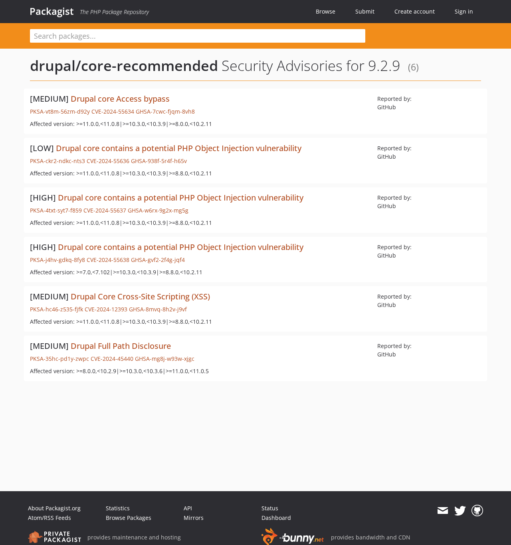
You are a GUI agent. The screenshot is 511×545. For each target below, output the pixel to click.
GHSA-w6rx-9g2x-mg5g (158, 210)
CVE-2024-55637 (104, 210)
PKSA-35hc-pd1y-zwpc (59, 358)
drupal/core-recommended (124, 65)
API (188, 508)
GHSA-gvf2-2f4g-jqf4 (158, 260)
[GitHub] (477, 511)
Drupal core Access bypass (120, 98)
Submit (364, 11)
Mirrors (194, 517)
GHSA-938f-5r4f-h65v (159, 161)
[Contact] (442, 511)
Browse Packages (128, 517)
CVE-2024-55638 (108, 260)
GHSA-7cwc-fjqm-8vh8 (165, 111)
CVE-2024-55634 (112, 111)
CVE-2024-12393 (106, 309)
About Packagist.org (54, 508)
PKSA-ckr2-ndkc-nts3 (57, 161)
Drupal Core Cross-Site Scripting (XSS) (140, 296)
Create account (414, 11)
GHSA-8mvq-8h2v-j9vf (158, 309)
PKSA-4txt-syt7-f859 (56, 210)
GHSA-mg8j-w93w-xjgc (164, 358)
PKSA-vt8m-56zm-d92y (60, 111)
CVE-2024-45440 (112, 358)
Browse (325, 11)
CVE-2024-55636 (108, 161)
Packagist (52, 11)
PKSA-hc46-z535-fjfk (56, 309)
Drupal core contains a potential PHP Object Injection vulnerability (178, 148)
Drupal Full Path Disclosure (121, 345)
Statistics (118, 508)
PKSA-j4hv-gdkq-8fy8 (57, 260)
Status (269, 508)
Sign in (464, 11)
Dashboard (276, 517)
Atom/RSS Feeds (49, 517)
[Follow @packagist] (460, 511)
